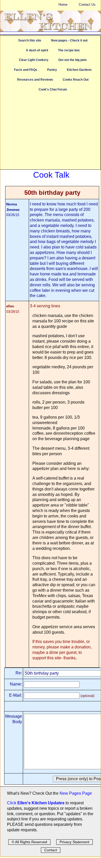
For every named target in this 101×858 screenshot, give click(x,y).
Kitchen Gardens (79, 70)
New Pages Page (76, 793)
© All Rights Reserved (29, 842)
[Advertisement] (50, 133)
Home (63, 4)
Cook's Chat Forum (53, 89)
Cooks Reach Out (76, 79)
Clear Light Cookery (33, 60)
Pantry (52, 70)
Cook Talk (51, 174)
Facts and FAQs (25, 70)
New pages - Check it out (69, 40)
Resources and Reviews (35, 79)
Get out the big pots (72, 60)
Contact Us (87, 4)
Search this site (29, 40)
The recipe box (69, 50)
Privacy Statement (74, 842)
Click (12, 803)
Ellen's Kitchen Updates (40, 803)
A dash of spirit (37, 50)
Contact (50, 850)
